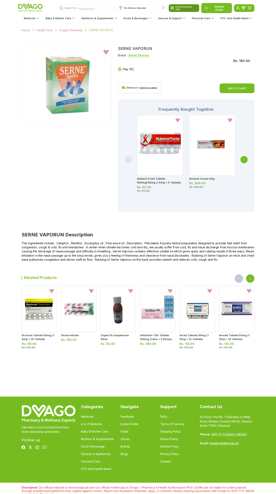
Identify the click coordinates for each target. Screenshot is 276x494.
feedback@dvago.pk (224, 443)
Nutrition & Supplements (97, 439)
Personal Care (201, 18)
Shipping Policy (170, 431)
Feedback (127, 416)
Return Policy (169, 439)
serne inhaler (70, 335)
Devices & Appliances (96, 454)
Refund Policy (169, 446)
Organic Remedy (70, 30)
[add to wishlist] (106, 52)
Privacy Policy (169, 454)
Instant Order (219, 8)
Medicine (29, 18)
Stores (125, 439)
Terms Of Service (172, 424)
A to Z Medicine (91, 424)
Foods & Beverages (135, 18)
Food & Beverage (93, 446)
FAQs (163, 416)
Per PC (128, 69)
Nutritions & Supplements (97, 18)
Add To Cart (237, 88)
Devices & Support (170, 18)
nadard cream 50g (202, 178)
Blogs (124, 454)
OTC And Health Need (234, 18)
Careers (165, 461)
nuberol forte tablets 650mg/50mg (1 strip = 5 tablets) (159, 180)
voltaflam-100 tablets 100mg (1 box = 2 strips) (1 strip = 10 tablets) (157, 339)
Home (26, 30)
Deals (124, 431)
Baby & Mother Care (58, 18)
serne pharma (138, 55)
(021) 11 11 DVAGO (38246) (229, 434)
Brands (125, 446)
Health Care (45, 30)
